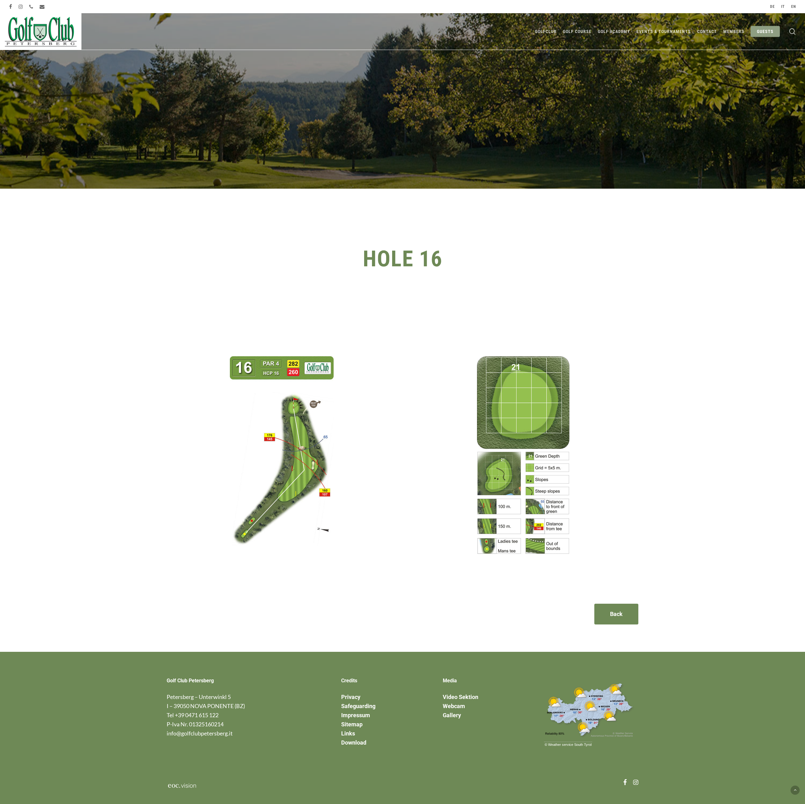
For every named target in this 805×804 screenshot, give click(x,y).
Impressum (355, 715)
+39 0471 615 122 (197, 715)
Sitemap (352, 724)
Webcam (454, 706)
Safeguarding (358, 706)
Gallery (452, 715)
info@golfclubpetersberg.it (200, 733)
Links (348, 733)
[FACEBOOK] (10, 6)
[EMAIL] (42, 6)
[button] (616, 614)
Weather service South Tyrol (569, 744)
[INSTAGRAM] (21, 6)
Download (353, 742)
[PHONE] (31, 6)
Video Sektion (460, 697)
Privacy (350, 697)
